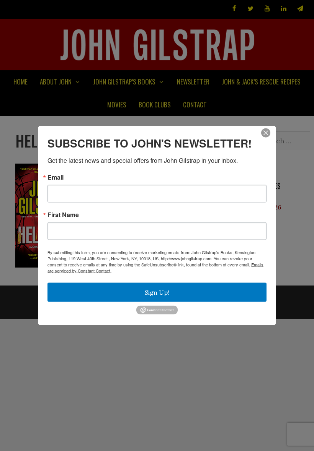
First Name (63, 215)
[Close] (265, 133)
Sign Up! (157, 292)
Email (55, 177)
